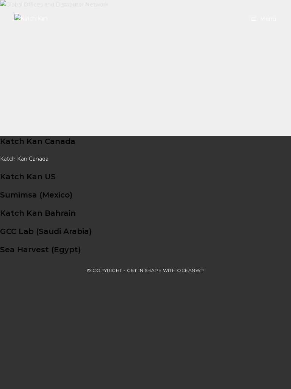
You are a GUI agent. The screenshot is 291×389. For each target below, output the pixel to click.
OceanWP (190, 270)
